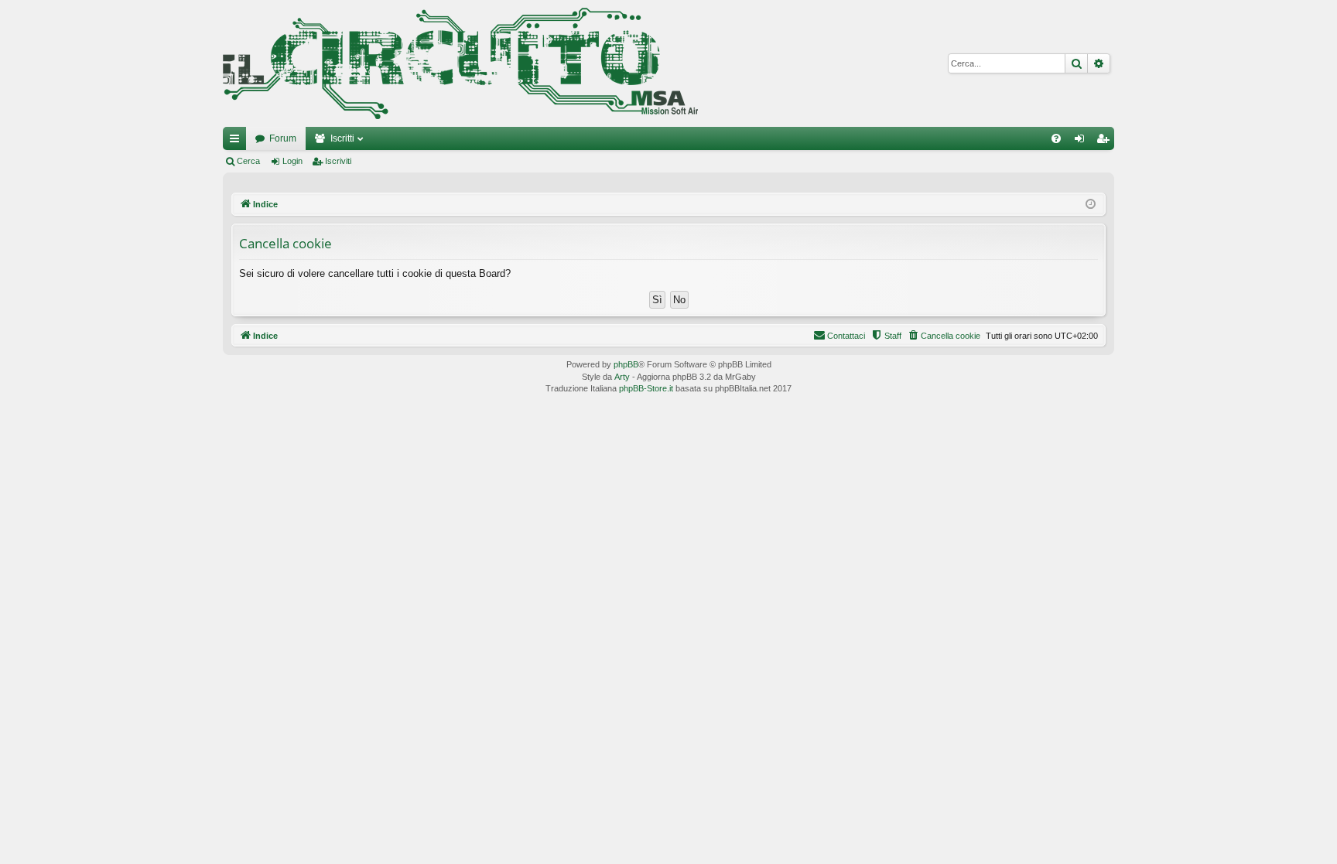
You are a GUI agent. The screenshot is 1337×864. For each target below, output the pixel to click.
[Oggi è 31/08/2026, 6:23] (1091, 204)
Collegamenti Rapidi (237, 141)
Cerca (248, 161)
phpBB (626, 364)
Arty (622, 376)
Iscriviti (338, 161)
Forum (282, 138)
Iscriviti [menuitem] (1106, 141)
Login (292, 161)
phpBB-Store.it (646, 388)
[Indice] (460, 63)
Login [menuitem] (1082, 141)
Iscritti (342, 138)
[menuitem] (1056, 138)
